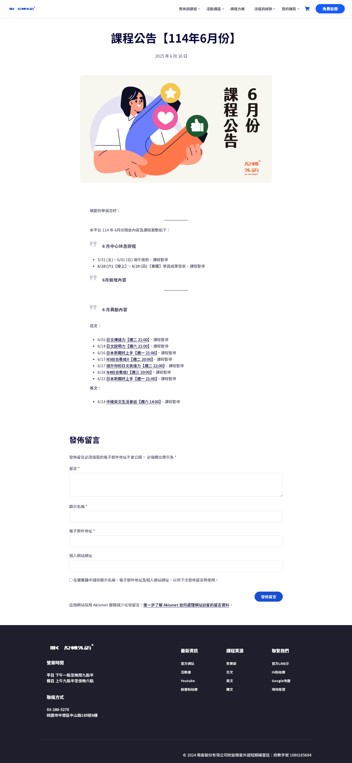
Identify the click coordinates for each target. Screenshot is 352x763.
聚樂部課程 (188, 8)
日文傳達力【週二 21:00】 (127, 339)
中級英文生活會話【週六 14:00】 (133, 401)
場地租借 (278, 689)
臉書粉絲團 (189, 689)
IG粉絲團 (278, 672)
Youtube (188, 680)
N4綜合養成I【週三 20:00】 (129, 372)
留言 (74, 468)
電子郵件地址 (82, 531)
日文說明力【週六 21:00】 (127, 346)
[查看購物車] (308, 8)
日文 (229, 672)
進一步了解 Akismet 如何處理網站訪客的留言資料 (186, 605)
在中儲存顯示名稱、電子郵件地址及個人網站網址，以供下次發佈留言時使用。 (146, 580)
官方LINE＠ (280, 663)
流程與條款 (263, 8)
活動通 (186, 672)
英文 (229, 680)
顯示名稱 (78, 506)
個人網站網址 (80, 555)
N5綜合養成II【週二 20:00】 (129, 359)
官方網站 (187, 663)
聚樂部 (231, 663)
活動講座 (213, 8)
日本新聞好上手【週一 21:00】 (131, 353)
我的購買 (289, 8)
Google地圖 (281, 680)
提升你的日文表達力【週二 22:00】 (135, 365)
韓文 (229, 689)
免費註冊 (330, 8)
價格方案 (237, 8)
